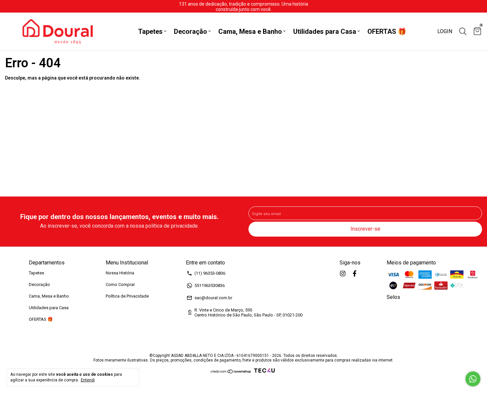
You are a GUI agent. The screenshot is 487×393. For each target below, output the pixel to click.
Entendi (88, 380)
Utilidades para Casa (324, 31)
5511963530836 (209, 285)
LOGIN (444, 31)
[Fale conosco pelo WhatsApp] (472, 378)
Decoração (190, 31)
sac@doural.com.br (213, 297)
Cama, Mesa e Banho (250, 31)
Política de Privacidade (127, 296)
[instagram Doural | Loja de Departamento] (343, 273)
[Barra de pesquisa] (463, 31)
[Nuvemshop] (231, 372)
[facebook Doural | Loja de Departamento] (355, 273)
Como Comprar (120, 284)
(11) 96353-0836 (209, 273)
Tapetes (150, 31)
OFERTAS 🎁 (386, 31)
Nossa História (120, 272)
